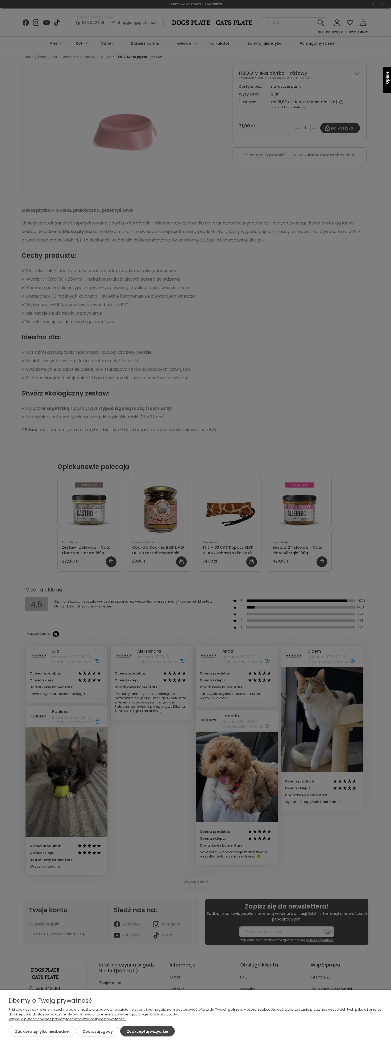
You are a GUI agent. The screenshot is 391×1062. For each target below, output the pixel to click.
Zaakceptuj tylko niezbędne (42, 1031)
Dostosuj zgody (98, 1031)
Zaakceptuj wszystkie (147, 1031)
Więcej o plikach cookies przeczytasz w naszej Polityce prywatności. (67, 1019)
